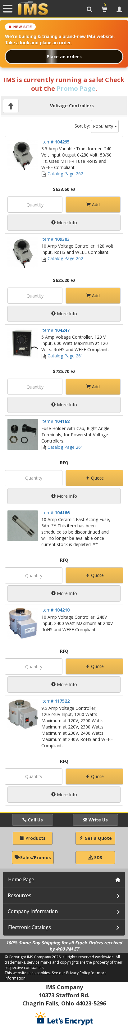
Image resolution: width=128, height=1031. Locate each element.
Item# (55, 142)
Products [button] (35, 838)
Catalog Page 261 (64, 356)
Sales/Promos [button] (35, 857)
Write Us (97, 820)
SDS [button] (97, 857)
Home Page (21, 879)
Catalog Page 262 (64, 174)
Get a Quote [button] (97, 838)
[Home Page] (33, 8)
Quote (97, 478)
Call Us (35, 820)
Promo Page (76, 88)
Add (95, 204)
